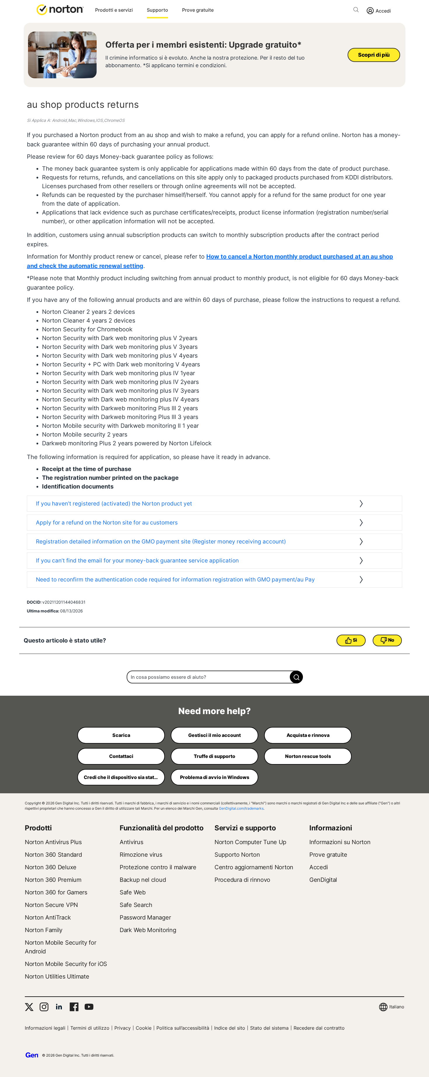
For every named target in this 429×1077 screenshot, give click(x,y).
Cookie (143, 1028)
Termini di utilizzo (89, 1028)
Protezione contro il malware (158, 867)
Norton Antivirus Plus (53, 842)
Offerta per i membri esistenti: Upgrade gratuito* (203, 45)
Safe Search (136, 904)
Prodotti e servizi (114, 10)
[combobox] (214, 677)
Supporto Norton (237, 854)
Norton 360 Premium (53, 879)
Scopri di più (374, 55)
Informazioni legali (45, 1028)
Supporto (157, 10)
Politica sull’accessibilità (182, 1028)
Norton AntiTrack (48, 917)
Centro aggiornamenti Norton (253, 867)
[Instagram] (43, 1006)
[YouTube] (88, 1007)
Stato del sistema (269, 1028)
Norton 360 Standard (53, 854)
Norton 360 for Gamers (56, 892)
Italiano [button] (396, 1007)
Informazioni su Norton (339, 842)
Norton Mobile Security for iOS (66, 963)
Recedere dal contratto (319, 1028)
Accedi (383, 11)
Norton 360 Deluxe (50, 867)
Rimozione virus (141, 854)
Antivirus (131, 842)
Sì (355, 640)
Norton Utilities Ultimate (57, 976)
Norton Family (43, 930)
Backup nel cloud (143, 879)
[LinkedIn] (59, 1007)
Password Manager (145, 917)
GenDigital (323, 879)
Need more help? (214, 711)
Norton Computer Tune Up (250, 842)
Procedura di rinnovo (242, 879)
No (391, 640)
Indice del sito (229, 1028)
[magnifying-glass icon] (296, 677)
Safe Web (133, 892)
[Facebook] (74, 1006)
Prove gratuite (198, 10)
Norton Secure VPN (51, 904)
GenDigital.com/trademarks (241, 808)
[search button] (357, 10)
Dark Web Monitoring (148, 930)
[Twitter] (29, 1007)
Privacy (122, 1028)
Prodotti (38, 828)
